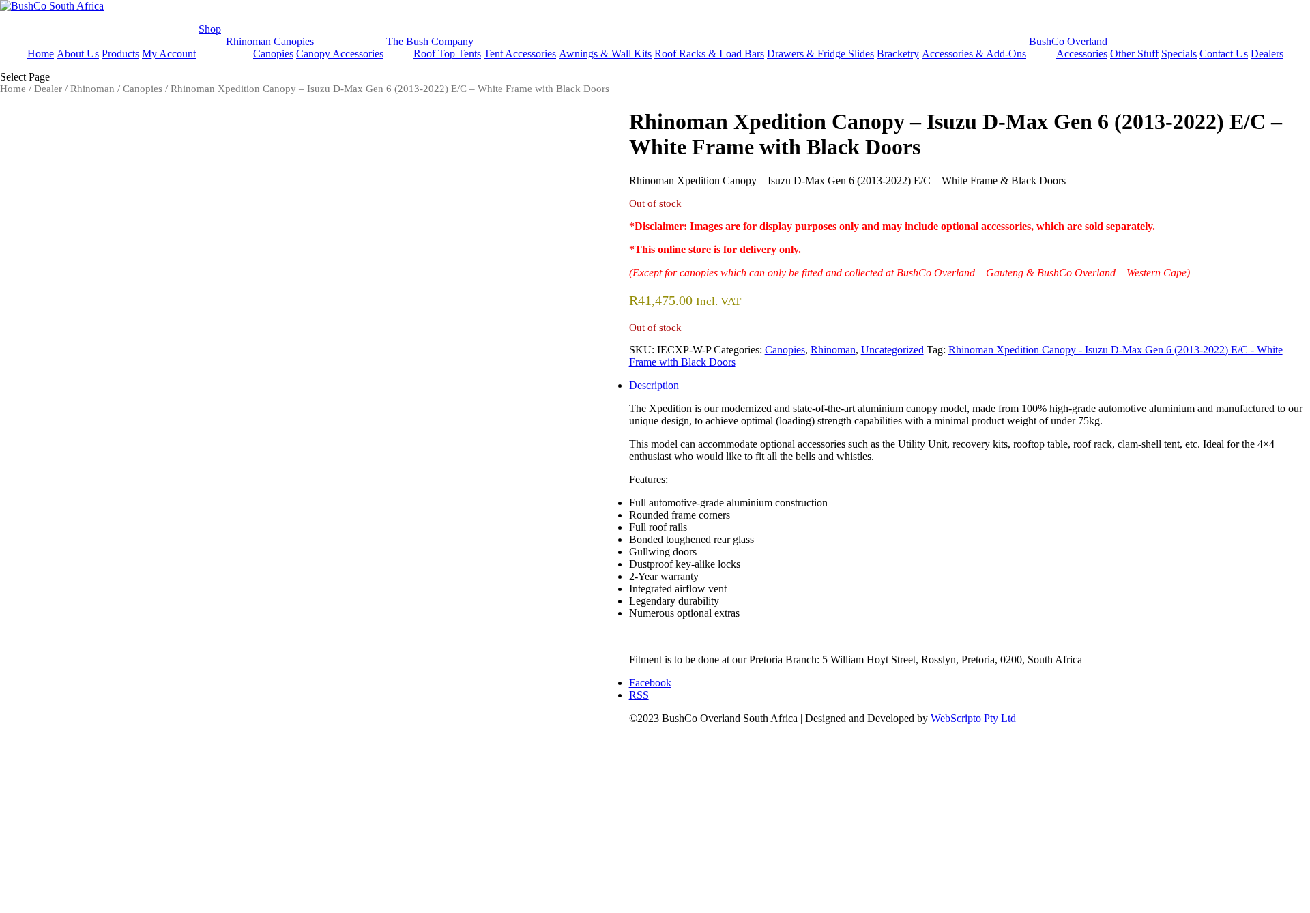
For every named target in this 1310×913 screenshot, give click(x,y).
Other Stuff (1134, 53)
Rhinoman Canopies (270, 41)
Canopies (273, 53)
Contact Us (1223, 53)
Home (40, 53)
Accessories (1081, 53)
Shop (210, 29)
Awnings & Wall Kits (605, 53)
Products (120, 53)
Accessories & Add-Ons (974, 53)
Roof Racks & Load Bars (709, 53)
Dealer (48, 88)
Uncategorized (892, 350)
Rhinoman (92, 88)
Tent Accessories (520, 53)
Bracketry (898, 53)
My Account (169, 53)
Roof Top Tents (447, 53)
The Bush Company (430, 41)
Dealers (1267, 53)
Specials (1179, 53)
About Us (78, 53)
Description (654, 385)
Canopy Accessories (339, 53)
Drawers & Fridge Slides (820, 53)
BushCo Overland (1068, 41)
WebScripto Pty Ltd (973, 718)
